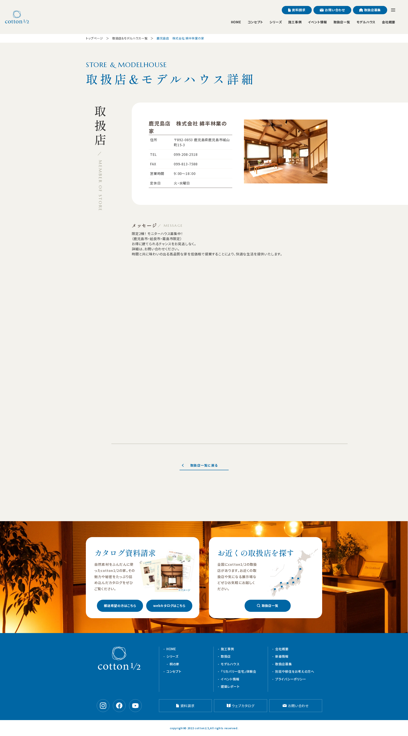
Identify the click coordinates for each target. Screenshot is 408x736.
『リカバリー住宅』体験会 (238, 671)
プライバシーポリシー (290, 679)
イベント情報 (317, 22)
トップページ (94, 38)
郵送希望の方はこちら (120, 605)
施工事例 (295, 22)
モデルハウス (366, 22)
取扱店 (226, 656)
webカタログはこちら (169, 605)
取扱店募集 (372, 10)
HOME (236, 22)
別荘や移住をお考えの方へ (294, 671)
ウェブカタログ (243, 705)
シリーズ (275, 22)
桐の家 (174, 664)
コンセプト (255, 22)
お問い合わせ (335, 10)
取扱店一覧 (341, 22)
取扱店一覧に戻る (204, 465)
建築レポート (230, 686)
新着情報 (282, 656)
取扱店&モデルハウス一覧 (129, 38)
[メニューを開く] (393, 9)
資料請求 (298, 10)
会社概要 (388, 22)
